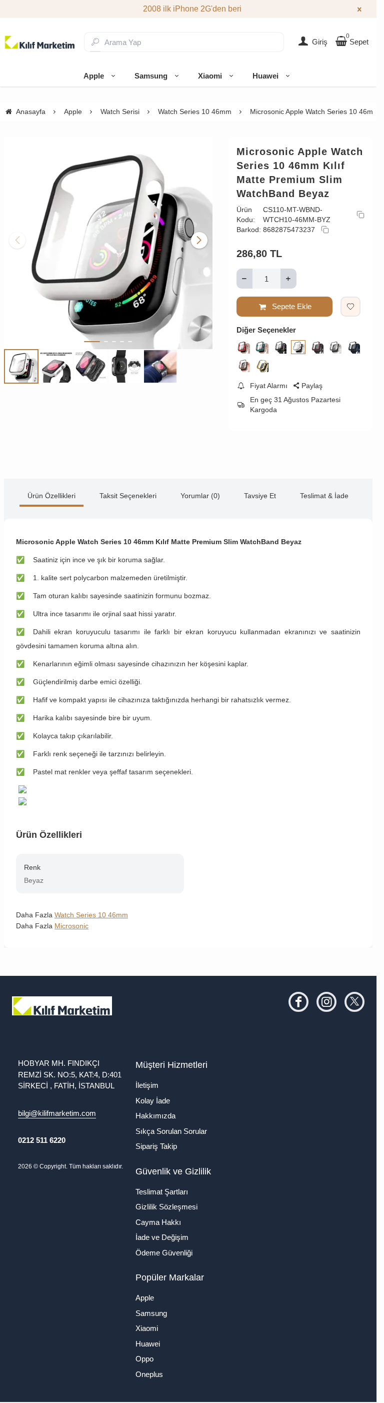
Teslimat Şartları (162, 1191)
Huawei (265, 76)
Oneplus (149, 1374)
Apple (94, 76)
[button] (92, 337)
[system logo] (40, 42)
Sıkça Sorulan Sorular (171, 1131)
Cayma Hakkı (158, 1222)
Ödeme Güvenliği (164, 1252)
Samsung (151, 76)
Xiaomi (210, 76)
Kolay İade (153, 1100)
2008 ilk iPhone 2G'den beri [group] (188, 9)
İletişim (147, 1085)
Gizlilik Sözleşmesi (167, 1206)
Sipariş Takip (156, 1146)
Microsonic (71, 926)
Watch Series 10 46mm (91, 915)
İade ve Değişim (162, 1237)
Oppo (145, 1358)
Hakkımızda (156, 1115)
